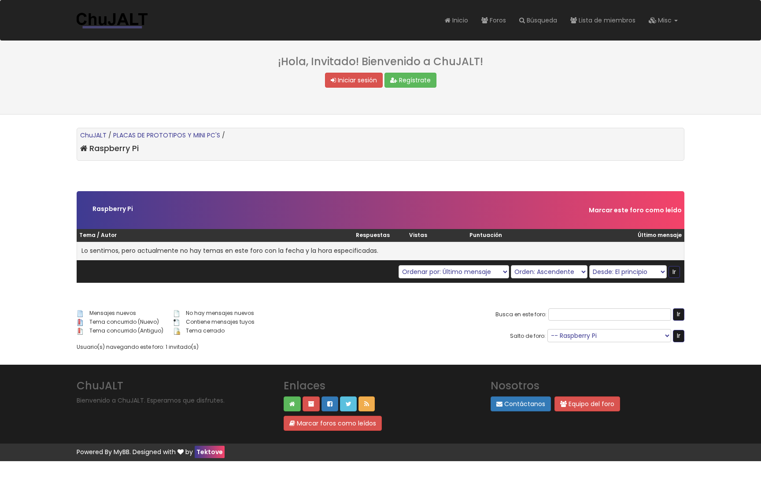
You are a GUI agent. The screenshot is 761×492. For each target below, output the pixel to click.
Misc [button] (664, 20)
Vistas (418, 235)
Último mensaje (660, 235)
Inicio (459, 20)
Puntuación (485, 235)
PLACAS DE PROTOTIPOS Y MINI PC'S (166, 135)
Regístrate (414, 80)
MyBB (121, 452)
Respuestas (373, 235)
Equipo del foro (590, 404)
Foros (497, 20)
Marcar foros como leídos (335, 423)
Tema (87, 235)
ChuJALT (93, 135)
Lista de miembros (606, 20)
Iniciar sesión (356, 80)
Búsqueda (541, 20)
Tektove (209, 452)
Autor (109, 235)
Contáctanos (523, 404)
